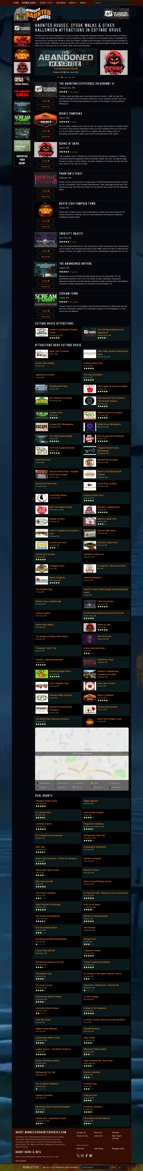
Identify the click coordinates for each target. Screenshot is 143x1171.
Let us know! (21, 1161)
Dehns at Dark (69, 143)
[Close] (120, 1167)
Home (16, 2)
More (82, 2)
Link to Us (98, 1136)
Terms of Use (82, 1136)
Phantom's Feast (71, 173)
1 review (73, 122)
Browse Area (28, 2)
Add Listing (98, 1149)
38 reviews (74, 92)
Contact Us (81, 1132)
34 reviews (74, 302)
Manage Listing (118, 1149)
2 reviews (74, 272)
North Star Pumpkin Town (77, 203)
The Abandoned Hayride (75, 263)
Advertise (80, 1149)
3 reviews (74, 152)
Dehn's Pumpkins (70, 113)
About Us (98, 1132)
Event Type (46, 2)
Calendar (61, 2)
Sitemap (115, 1132)
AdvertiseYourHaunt (22, 160)
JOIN (113, 1167)
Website (44, 107)
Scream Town (68, 293)
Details (45, 101)
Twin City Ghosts (71, 233)
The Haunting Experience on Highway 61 (66, 68)
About (72, 2)
